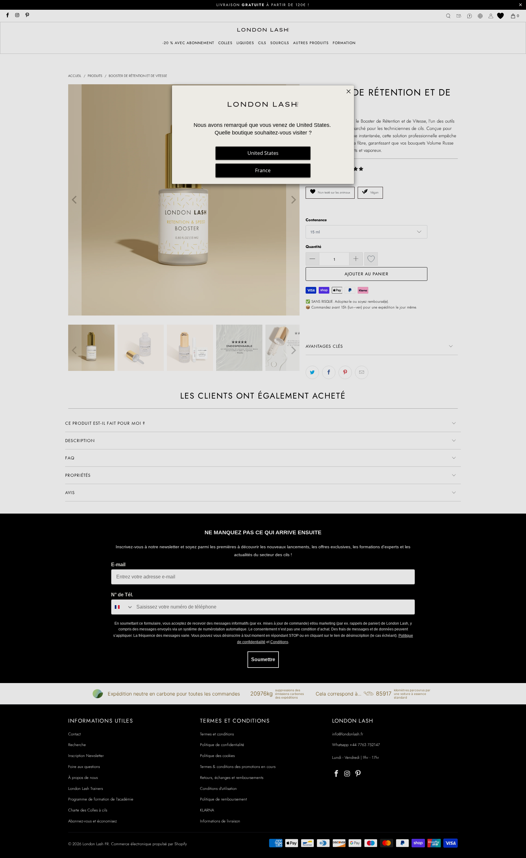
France (263, 170)
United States (263, 153)
